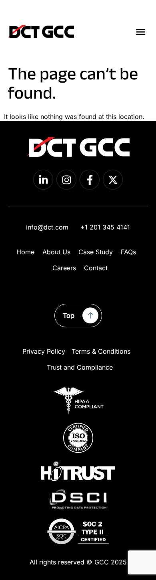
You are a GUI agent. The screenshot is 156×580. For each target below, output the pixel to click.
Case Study (95, 252)
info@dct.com (47, 227)
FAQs (128, 252)
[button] (140, 32)
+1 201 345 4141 (105, 227)
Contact (96, 268)
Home (25, 252)
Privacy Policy (43, 351)
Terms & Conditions (101, 351)
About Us (56, 252)
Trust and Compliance (80, 367)
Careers (64, 268)
